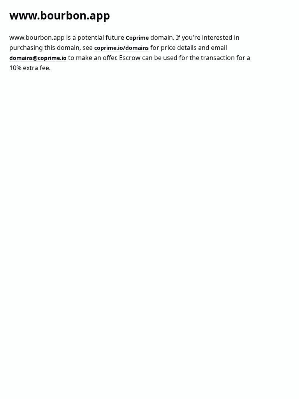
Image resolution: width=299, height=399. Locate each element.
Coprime (137, 37)
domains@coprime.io (38, 58)
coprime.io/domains (121, 47)
